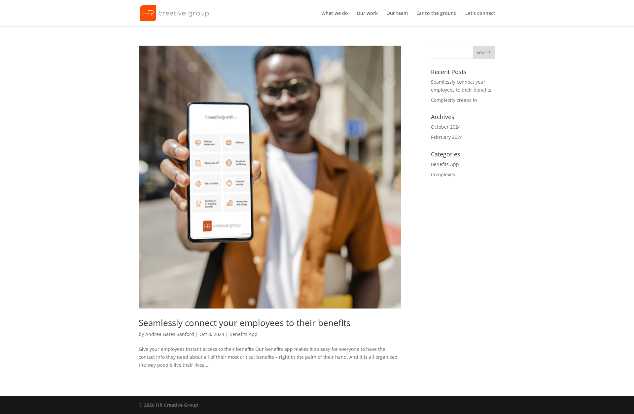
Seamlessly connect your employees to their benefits (244, 323)
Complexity (443, 174)
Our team (397, 13)
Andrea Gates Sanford (169, 334)
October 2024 (446, 127)
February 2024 (447, 137)
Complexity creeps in (454, 100)
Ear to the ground (436, 13)
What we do (334, 13)
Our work (367, 13)
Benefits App (243, 334)
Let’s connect (480, 13)
